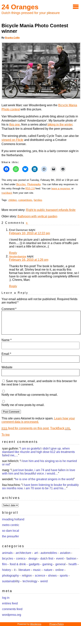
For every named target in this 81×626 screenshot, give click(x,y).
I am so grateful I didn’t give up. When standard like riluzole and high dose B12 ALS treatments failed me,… (38, 452)
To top (6, 434)
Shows (52, 575)
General (60, 564)
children (12, 200)
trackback (7, 192)
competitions (25, 200)
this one (14, 124)
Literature (24, 569)
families (38, 200)
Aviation (65, 552)
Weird (44, 581)
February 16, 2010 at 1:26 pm (28, 259)
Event (59, 558)
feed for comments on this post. (25, 428)
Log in (5, 597)
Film (4, 564)
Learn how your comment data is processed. (38, 420)
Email (6, 353)
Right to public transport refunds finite (51, 210)
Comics (20, 558)
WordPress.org (11, 614)
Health (73, 564)
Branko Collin (12, 37)
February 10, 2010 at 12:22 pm (29, 233)
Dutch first (46, 558)
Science (40, 575)
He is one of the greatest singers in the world (44, 479)
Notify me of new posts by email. (23, 405)
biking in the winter (59, 124)
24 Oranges (20, 7)
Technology (30, 581)
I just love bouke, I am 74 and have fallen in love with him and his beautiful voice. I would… (38, 471)
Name (6, 340)
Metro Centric (10, 525)
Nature (48, 569)
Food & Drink (18, 564)
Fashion (71, 558)
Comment (9, 309)
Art (36, 552)
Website (7, 367)
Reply (13, 252)
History (6, 569)
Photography (34, 184)
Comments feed (12, 609)
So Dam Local (10, 530)
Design (32, 558)
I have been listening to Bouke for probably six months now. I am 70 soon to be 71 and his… (40, 486)
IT (14, 569)
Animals (7, 552)
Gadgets (34, 564)
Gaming (47, 564)
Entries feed (10, 603)
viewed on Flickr (12, 139)
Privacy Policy (56, 624)
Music (37, 569)
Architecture (23, 552)
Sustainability (11, 581)
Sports (64, 575)
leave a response (60, 188)
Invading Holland (13, 519)
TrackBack (60, 428)
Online (59, 569)
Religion (27, 575)
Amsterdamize (17, 256)
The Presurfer (10, 536)
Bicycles (21, 184)
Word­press (35, 624)
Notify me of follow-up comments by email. (30, 394)
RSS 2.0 (30, 188)
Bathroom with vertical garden (37, 216)
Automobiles (48, 552)
